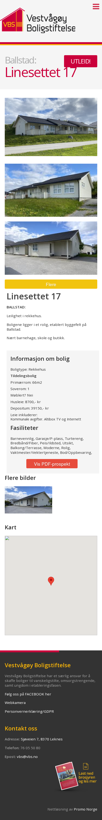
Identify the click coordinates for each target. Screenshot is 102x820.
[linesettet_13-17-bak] (51, 248)
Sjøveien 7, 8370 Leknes (42, 739)
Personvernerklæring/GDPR (29, 711)
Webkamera (15, 702)
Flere (51, 284)
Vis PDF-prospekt (52, 463)
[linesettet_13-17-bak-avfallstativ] (28, 500)
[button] (51, 581)
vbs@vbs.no (27, 756)
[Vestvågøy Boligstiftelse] (51, 16)
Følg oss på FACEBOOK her (28, 694)
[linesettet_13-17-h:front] (51, 190)
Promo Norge (85, 809)
